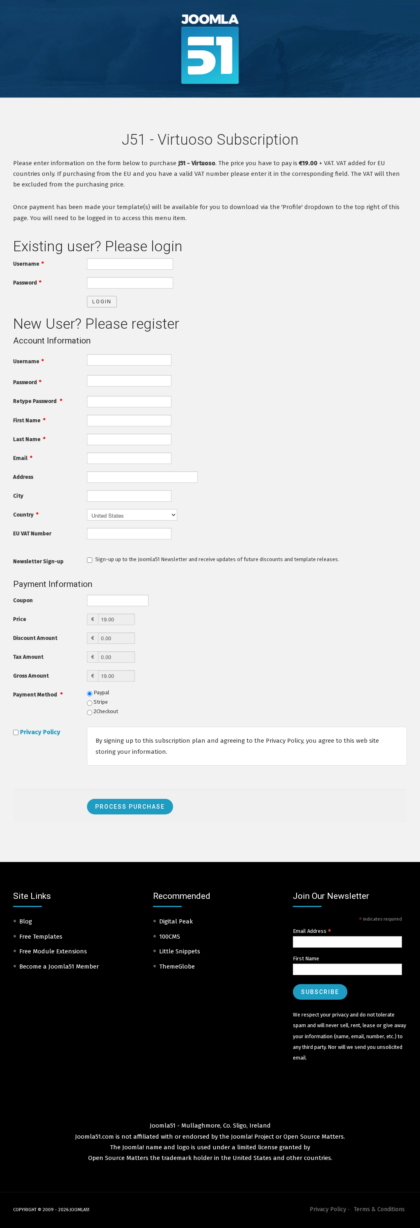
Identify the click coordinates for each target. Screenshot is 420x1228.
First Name (29, 420)
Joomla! (133, 1147)
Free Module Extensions (53, 951)
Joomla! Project (251, 1136)
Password (27, 283)
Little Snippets (179, 951)
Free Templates (40, 936)
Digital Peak (176, 921)
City (18, 496)
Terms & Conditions (379, 1209)
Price (19, 619)
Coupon (23, 600)
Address (23, 477)
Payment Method (38, 694)
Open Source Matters (313, 1136)
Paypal (101, 692)
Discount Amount (35, 638)
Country (26, 515)
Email (22, 458)
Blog (25, 921)
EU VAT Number (32, 533)
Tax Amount (28, 657)
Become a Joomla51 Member (59, 966)
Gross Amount (31, 676)
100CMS (169, 936)
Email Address (312, 931)
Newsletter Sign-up (38, 561)
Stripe (100, 702)
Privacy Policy (40, 732)
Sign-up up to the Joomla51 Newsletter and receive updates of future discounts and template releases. (217, 559)
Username (28, 264)
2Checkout (105, 711)
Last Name (29, 439)
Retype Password (37, 401)
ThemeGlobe (177, 966)
